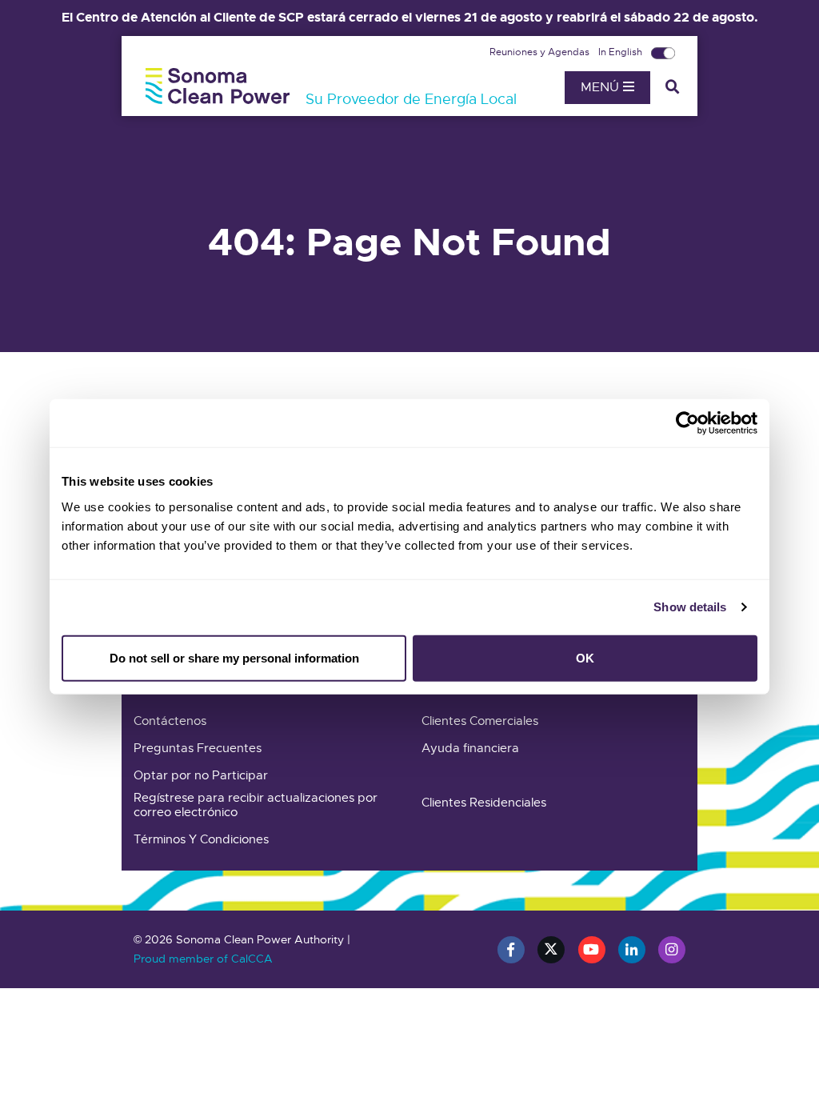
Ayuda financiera (470, 748)
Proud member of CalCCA (203, 958)
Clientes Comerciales (479, 721)
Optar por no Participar (201, 775)
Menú (602, 87)
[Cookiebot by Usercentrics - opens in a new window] (687, 423)
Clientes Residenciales (483, 802)
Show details (689, 607)
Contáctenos (170, 721)
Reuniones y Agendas (540, 52)
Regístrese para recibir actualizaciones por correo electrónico (256, 805)
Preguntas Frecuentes (198, 748)
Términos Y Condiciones (201, 839)
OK (585, 657)
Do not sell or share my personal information (234, 657)
